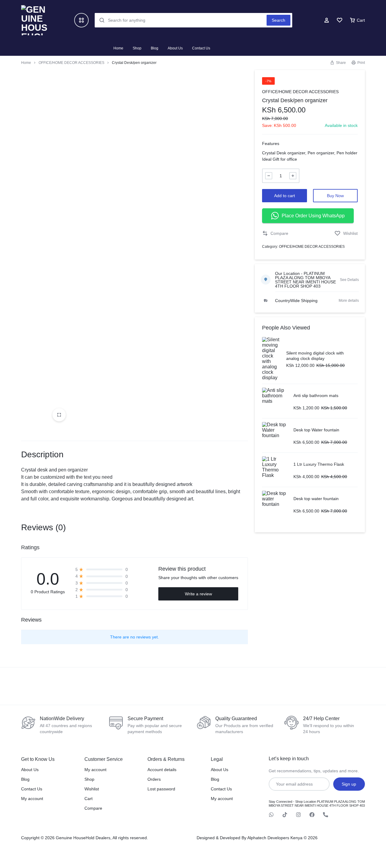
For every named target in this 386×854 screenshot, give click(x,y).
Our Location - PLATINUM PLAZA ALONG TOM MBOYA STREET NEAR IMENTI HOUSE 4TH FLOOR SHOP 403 (305, 279)
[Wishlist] (340, 20)
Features (270, 143)
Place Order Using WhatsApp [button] (313, 215)
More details (349, 300)
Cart (88, 798)
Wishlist (91, 788)
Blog (154, 48)
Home (118, 48)
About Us (175, 48)
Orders (154, 779)
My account (32, 798)
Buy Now (335, 195)
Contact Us (201, 48)
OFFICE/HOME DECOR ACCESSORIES (71, 63)
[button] (275, 233)
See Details (349, 280)
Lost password (161, 788)
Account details (161, 769)
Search (278, 20)
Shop (137, 48)
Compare (93, 808)
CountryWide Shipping (296, 300)
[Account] (327, 20)
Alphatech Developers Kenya (274, 837)
